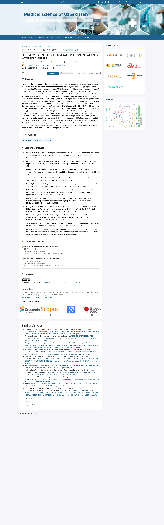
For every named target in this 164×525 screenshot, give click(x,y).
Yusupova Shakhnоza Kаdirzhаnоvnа (36, 62)
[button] (119, 2)
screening (48, 140)
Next (27, 401)
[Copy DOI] (63, 65)
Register (132, 2)
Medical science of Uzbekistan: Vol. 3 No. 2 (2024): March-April (74, 354)
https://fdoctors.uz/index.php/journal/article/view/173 (42, 297)
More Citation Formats (31, 302)
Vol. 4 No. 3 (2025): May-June (44, 46)
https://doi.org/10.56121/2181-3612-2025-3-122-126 (43, 65)
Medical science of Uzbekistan (56, 14)
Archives (68, 37)
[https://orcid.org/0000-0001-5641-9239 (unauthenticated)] (23, 62)
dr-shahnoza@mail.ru (34, 249)
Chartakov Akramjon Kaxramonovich (65, 62)
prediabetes (27, 140)
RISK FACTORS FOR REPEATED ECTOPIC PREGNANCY (55, 379)
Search (96, 20)
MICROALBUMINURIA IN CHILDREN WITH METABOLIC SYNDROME (74, 365)
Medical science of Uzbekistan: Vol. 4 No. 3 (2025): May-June (61, 347)
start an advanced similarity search (44, 405)
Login (140, 2)
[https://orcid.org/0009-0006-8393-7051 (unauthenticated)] (51, 62)
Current (59, 37)
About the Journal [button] (36, 37)
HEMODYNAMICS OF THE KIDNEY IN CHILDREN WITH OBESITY (68, 384)
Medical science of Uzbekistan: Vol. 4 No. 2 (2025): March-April (56, 334)
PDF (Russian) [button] (53, 73)
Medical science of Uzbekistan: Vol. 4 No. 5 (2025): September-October (50, 368)
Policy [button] (49, 37)
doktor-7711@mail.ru (33, 261)
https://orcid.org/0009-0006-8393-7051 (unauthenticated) (44, 266)
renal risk (38, 140)
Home (24, 37)
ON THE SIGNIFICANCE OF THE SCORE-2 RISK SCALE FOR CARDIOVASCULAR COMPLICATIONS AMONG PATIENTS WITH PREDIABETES (61, 345)
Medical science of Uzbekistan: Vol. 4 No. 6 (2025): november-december (50, 375)
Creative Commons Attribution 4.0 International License (63, 282)
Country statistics (82, 37)
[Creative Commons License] (76, 50)
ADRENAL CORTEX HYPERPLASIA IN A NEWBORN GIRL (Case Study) (72, 372)
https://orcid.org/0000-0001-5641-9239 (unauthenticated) (44, 253)
